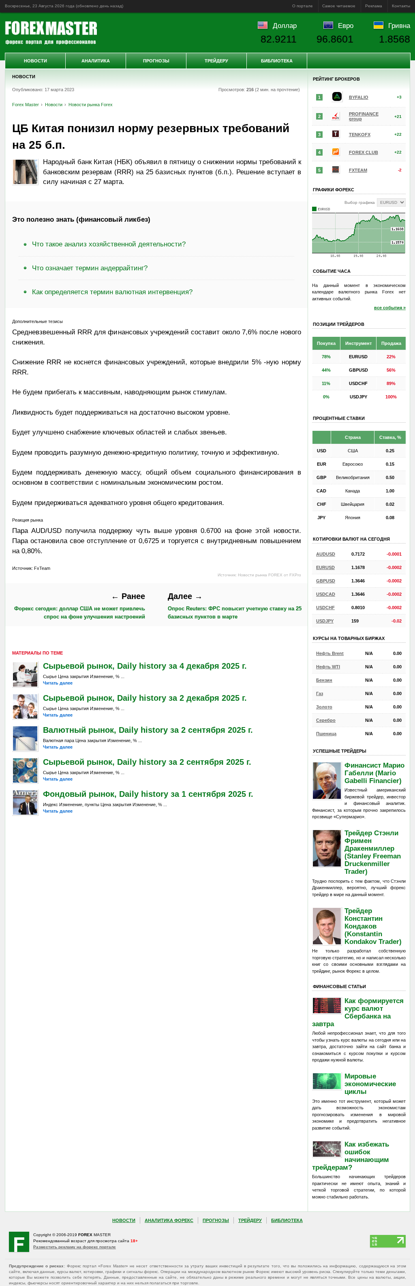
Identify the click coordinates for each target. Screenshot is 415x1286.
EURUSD (325, 567)
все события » (390, 307)
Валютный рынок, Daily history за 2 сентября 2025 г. (148, 729)
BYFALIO (358, 97)
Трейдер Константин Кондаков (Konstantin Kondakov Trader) (373, 926)
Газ (319, 693)
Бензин (324, 680)
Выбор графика (359, 202)
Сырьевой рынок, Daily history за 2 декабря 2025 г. (145, 697)
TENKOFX (359, 134)
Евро (345, 25)
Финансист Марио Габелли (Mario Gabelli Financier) (374, 773)
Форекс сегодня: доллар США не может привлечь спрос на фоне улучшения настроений (79, 605)
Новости (35, 60)
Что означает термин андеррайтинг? (90, 268)
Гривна (399, 25)
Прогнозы (156, 60)
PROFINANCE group (364, 116)
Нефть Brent (330, 653)
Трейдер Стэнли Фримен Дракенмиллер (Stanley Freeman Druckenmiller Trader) (372, 852)
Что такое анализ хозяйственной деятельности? (109, 244)
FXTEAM (358, 170)
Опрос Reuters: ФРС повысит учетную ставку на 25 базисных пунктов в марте (235, 605)
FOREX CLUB (363, 152)
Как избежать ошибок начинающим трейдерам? (350, 1155)
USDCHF (325, 607)
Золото (324, 706)
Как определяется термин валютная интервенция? (112, 291)
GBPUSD (325, 580)
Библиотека (277, 60)
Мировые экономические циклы (370, 1083)
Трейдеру (216, 60)
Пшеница (326, 733)
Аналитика (95, 60)
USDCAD (325, 594)
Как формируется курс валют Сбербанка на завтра (358, 1012)
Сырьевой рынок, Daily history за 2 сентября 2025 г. (147, 761)
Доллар (285, 25)
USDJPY (325, 620)
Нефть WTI (328, 666)
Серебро (326, 720)
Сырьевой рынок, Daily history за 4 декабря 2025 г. (145, 665)
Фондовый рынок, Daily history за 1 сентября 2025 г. (148, 794)
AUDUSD (325, 554)
